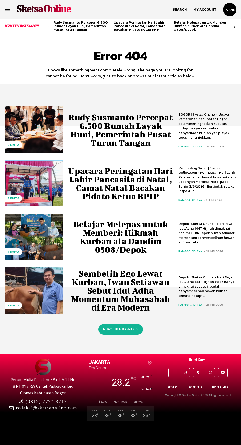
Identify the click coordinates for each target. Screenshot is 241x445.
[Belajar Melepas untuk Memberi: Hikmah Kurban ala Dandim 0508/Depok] (34, 237)
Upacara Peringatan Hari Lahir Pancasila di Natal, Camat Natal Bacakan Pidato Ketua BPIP (140, 26)
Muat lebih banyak (119, 329)
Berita (13, 145)
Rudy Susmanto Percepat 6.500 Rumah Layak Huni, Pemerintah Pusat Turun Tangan (80, 26)
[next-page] (234, 27)
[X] (197, 372)
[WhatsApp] (210, 372)
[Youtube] (222, 372)
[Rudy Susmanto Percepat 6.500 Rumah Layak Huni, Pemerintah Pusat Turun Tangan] (34, 129)
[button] (180, 9)
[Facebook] (172, 372)
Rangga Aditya (190, 146)
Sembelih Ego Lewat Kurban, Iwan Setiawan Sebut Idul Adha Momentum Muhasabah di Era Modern (120, 290)
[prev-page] (48, 27)
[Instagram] (185, 372)
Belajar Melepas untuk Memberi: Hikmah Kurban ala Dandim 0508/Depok (201, 26)
